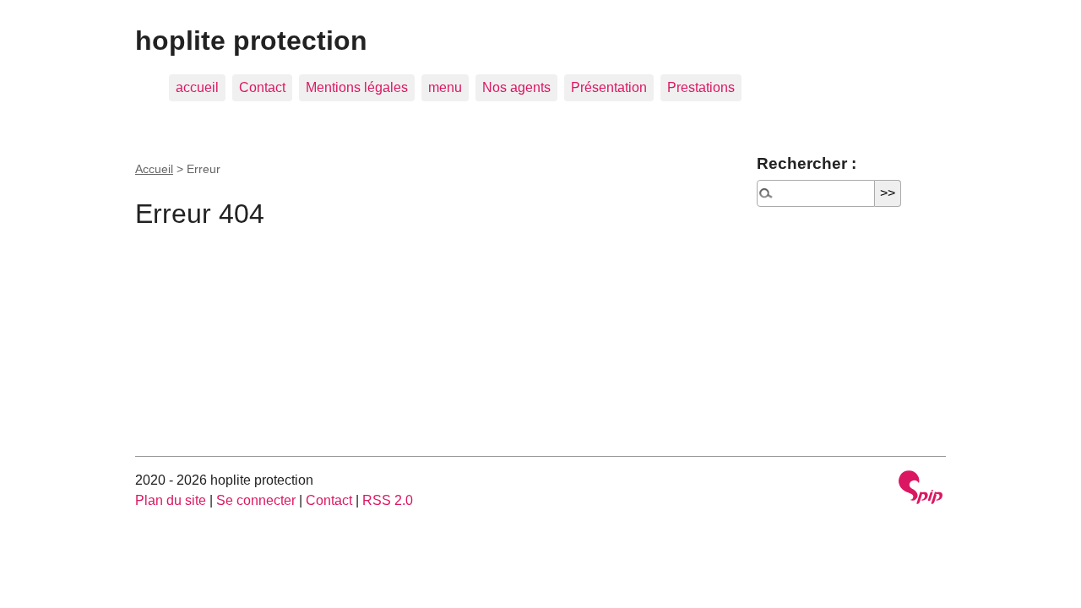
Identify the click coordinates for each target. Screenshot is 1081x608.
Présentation (609, 87)
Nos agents (516, 87)
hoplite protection (251, 40)
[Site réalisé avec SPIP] (920, 489)
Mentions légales (357, 87)
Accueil (154, 169)
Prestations (701, 87)
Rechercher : (806, 163)
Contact (262, 87)
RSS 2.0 (387, 500)
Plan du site (170, 500)
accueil (197, 87)
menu (445, 87)
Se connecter (256, 500)
